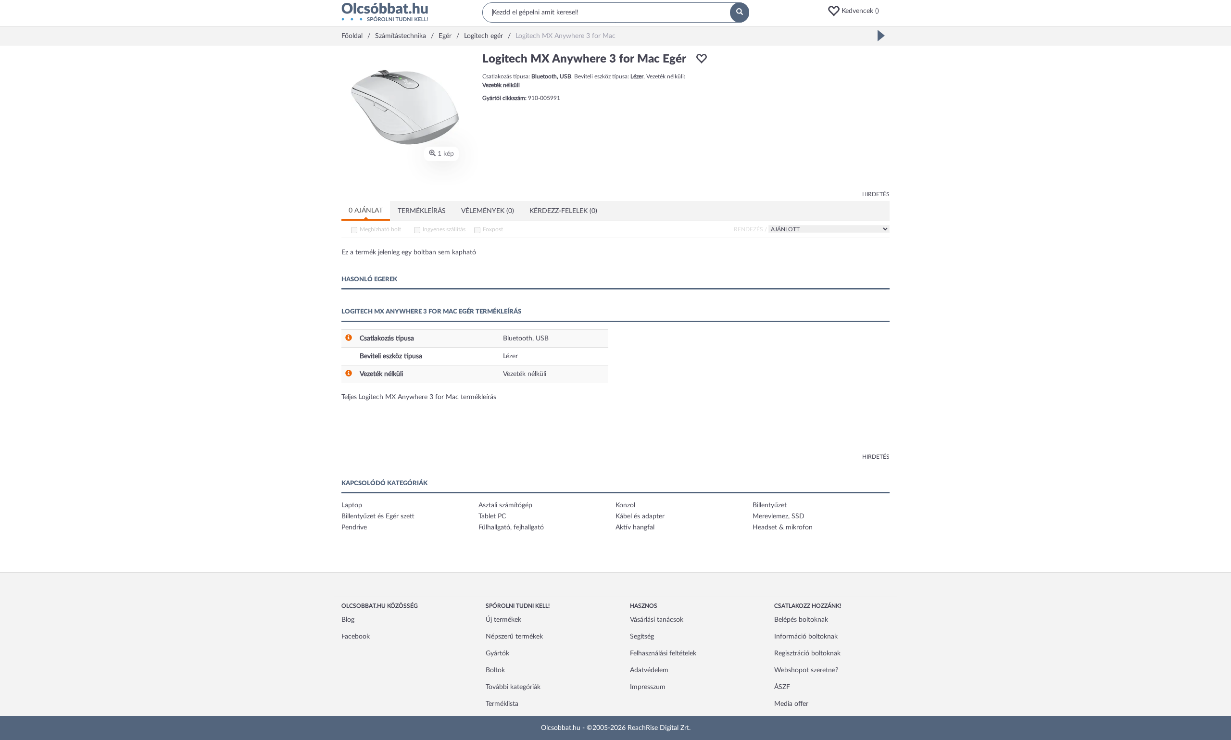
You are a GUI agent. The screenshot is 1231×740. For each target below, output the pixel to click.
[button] (858, 11)
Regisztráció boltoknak (807, 653)
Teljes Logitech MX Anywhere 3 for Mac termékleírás (418, 397)
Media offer (791, 704)
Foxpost (493, 229)
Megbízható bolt (380, 229)
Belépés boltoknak (801, 619)
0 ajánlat (366, 210)
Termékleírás (422, 211)
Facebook (355, 636)
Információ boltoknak (806, 636)
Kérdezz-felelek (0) (563, 211)
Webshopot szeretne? (806, 670)
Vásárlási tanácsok (656, 619)
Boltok (495, 670)
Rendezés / (750, 229)
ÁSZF (782, 687)
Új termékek (503, 619)
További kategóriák (513, 687)
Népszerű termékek (514, 636)
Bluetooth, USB (526, 338)
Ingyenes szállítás (444, 229)
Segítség (642, 636)
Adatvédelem (649, 670)
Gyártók (497, 653)
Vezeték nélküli (524, 374)
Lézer (510, 356)
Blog (347, 619)
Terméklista (502, 704)
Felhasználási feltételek (663, 653)
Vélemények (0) (487, 211)
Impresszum (648, 687)
